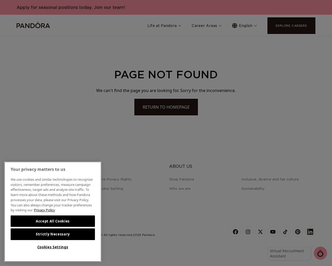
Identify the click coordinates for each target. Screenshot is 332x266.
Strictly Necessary (53, 234)
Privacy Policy (44, 210)
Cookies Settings (52, 247)
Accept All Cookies (53, 221)
